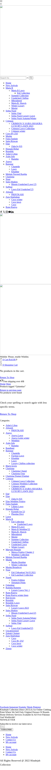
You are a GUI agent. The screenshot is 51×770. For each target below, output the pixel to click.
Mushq (9, 136)
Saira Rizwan (12, 141)
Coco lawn (16, 202)
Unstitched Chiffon (19, 98)
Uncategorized (12, 631)
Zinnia (8, 648)
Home (8, 83)
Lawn (14, 169)
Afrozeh (9, 192)
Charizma (10, 177)
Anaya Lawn (17, 435)
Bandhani (10, 448)
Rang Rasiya (11, 207)
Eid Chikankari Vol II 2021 (23, 572)
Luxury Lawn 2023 (20, 608)
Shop (8, 384)
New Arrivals (12, 85)
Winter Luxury (18, 106)
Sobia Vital (16, 113)
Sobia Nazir (11, 111)
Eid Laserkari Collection (22, 575)
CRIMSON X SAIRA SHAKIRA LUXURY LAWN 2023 (26, 124)
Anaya (9, 161)
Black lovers (11, 466)
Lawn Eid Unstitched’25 (22, 189)
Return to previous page (10, 390)
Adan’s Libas (12, 154)
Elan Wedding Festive (15, 501)
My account (11, 742)
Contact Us (11, 739)
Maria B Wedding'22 (20, 529)
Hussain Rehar (12, 149)
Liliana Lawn (17, 506)
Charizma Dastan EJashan (17, 476)
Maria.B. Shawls (18, 103)
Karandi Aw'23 (18, 511)
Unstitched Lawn (24, 524)
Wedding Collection (20, 554)
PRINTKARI (17, 194)
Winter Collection (19, 565)
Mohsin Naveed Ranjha (16, 174)
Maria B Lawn (18, 90)
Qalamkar (10, 585)
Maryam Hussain (13, 549)
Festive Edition (18, 580)
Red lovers (10, 598)
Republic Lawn (13, 603)
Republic (10, 151)
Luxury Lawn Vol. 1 (20, 590)
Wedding (15, 440)
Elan (8, 144)
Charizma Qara (18, 473)
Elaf (7, 494)
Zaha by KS (16, 146)
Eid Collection (23, 93)
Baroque (9, 164)
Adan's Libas (11, 425)
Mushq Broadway (14, 567)
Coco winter (16, 199)
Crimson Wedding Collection (24, 483)
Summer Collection (20, 95)
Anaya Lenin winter (20, 438)
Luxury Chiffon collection (23, 463)
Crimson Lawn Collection (23, 128)
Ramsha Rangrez (13, 587)
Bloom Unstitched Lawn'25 (23, 613)
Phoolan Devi (17, 514)
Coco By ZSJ (12, 133)
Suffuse (9, 187)
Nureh (8, 577)
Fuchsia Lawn (17, 456)
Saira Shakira (12, 182)
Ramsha (15, 159)
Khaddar (15, 171)
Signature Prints (18, 582)
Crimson (9, 121)
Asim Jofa (10, 156)
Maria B (9, 88)
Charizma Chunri (19, 471)
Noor (8, 179)
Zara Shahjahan (13, 197)
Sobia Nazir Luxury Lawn (23, 116)
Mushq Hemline (18, 562)
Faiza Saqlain (12, 138)
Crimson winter (18, 131)
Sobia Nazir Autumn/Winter (23, 118)
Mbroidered (16, 100)
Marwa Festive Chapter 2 (22, 552)
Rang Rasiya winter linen (17, 595)
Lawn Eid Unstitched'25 (22, 628)
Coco (13, 204)
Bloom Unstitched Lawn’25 (23, 184)
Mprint (14, 108)
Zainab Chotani (13, 633)
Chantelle (15, 166)
